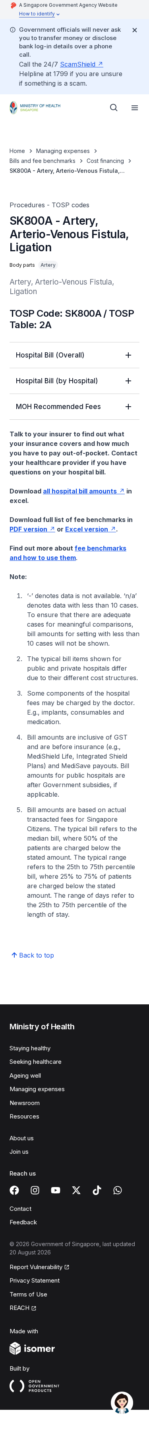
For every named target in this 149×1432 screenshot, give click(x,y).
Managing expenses (63, 150)
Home (17, 150)
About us (22, 1138)
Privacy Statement (35, 1280)
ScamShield (77, 64)
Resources (24, 1116)
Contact (20, 1208)
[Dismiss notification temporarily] (134, 30)
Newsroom (25, 1103)
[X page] (76, 1190)
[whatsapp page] (117, 1190)
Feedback (23, 1222)
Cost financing (105, 160)
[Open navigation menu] (134, 107)
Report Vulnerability (36, 1267)
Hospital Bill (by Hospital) (57, 381)
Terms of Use (28, 1294)
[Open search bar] (114, 107)
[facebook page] (14, 1190)
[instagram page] (35, 1190)
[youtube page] (55, 1190)
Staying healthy (30, 1048)
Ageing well (25, 1075)
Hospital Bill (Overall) (50, 355)
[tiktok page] (97, 1190)
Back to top (36, 955)
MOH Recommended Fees (58, 407)
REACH (19, 1308)
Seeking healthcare (36, 1061)
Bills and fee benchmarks (42, 160)
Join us (19, 1151)
